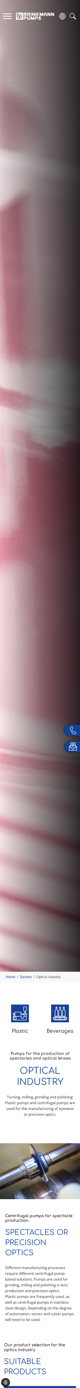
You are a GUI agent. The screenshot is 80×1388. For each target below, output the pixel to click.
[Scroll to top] (70, 1369)
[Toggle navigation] (7, 16)
